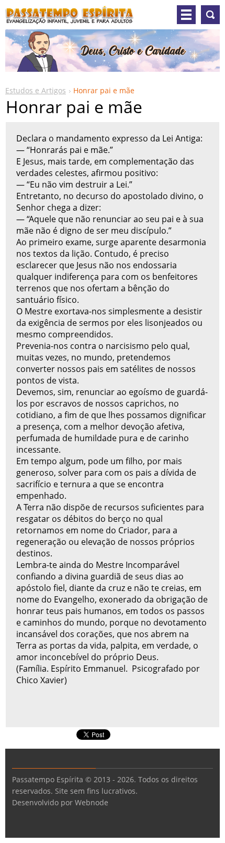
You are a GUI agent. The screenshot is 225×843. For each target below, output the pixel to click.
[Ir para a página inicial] (69, 19)
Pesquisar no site (210, 14)
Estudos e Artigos (35, 90)
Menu (186, 14)
